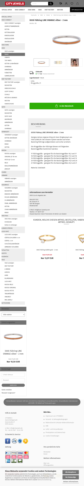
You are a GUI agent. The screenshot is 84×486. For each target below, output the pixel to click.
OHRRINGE (8, 67)
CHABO (4, 172)
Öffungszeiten (77, 10)
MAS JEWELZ (8, 300)
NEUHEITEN (8, 85)
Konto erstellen (7, 390)
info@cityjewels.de (16, 428)
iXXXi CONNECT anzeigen (13, 23)
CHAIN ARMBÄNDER (11, 209)
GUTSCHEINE (6, 303)
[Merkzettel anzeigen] (72, 3)
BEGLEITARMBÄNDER (11, 166)
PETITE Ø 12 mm (10, 160)
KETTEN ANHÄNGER (11, 138)
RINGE (7, 54)
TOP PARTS (8, 60)
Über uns (46, 463)
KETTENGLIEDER (10, 32)
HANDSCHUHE (9, 104)
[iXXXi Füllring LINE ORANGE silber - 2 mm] (66, 40)
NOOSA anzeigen (10, 153)
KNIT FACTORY (49, 10)
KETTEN (7, 29)
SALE (3, 260)
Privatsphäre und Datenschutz (55, 432)
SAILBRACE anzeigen (11, 188)
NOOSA (4, 150)
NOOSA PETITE (9, 291)
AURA (6, 275)
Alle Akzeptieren (70, 472)
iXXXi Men (5, 216)
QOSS (3, 107)
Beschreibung (38, 124)
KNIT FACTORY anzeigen (12, 82)
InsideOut (5, 256)
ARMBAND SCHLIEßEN (12, 247)
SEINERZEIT (5, 132)
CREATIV (7, 57)
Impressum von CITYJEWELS (54, 416)
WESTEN (7, 101)
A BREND (7, 269)
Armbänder (8, 222)
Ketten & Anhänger (11, 225)
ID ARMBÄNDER (9, 200)
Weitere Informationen (70, 482)
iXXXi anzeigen (9, 51)
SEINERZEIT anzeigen (11, 135)
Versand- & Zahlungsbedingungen (57, 419)
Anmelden (13, 385)
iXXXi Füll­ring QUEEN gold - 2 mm (47, 250)
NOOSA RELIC (9, 284)
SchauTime (5, 250)
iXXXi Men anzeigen (11, 219)
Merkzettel (47, 452)
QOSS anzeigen (10, 110)
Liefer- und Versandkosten (54, 429)
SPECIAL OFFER (7, 10)
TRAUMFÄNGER (9, 294)
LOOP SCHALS (9, 91)
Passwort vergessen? (8, 393)
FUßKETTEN (8, 73)
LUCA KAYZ (5, 231)
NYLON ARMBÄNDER (11, 197)
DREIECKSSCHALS (10, 88)
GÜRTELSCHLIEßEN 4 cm (12, 238)
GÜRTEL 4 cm (9, 241)
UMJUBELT (8, 297)
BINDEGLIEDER (9, 35)
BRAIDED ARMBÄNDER (12, 194)
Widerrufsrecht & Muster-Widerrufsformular (60, 422)
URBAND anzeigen (10, 178)
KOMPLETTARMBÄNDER (12, 26)
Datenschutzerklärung (44, 479)
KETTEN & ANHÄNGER (11, 63)
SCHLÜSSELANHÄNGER (12, 244)
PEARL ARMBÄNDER (11, 203)
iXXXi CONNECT (20, 10)
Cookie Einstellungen (52, 436)
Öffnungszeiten (48, 465)
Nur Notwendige (70, 477)
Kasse (45, 454)
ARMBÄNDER (9, 70)
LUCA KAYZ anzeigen (11, 234)
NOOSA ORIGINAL (10, 287)
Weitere (60, 10)
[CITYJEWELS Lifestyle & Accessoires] (16, 3)
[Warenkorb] (77, 3)
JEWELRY (7, 169)
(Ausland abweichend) (48, 74)
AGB (47, 426)
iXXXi (40, 10)
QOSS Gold (8, 116)
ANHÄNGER (8, 42)
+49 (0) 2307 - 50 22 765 (15, 430)
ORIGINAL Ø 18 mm (11, 157)
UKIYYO (4, 253)
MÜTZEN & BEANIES (11, 97)
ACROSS (7, 272)
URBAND (4, 175)
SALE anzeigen (9, 263)
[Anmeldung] (66, 3)
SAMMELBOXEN (9, 76)
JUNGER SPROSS (7, 228)
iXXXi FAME (31, 10)
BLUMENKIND (9, 278)
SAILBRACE (5, 185)
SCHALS (7, 94)
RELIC (6, 163)
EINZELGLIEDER (9, 38)
